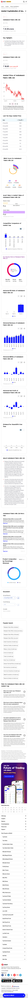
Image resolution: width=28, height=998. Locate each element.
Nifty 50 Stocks (6, 885)
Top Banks (5, 944)
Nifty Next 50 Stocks (7, 851)
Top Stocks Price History (8, 903)
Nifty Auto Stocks (6, 873)
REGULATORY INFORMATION (7, 991)
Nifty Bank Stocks (6, 862)
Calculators (5, 937)
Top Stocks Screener (7, 940)
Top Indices (5, 840)
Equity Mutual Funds (7, 918)
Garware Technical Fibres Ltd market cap (12, 663)
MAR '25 (20, 559)
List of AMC (5, 911)
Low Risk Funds (6, 933)
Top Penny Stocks (6, 907)
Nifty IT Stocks (5, 870)
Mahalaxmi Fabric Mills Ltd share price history (13, 630)
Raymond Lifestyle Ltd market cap (11, 678)
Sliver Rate (5, 959)
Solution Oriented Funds (8, 929)
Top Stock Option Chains (8, 844)
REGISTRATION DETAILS (6, 990)
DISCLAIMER (15, 990)
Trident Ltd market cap (8, 656)
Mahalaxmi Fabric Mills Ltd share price (15, 106)
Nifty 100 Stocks (6, 888)
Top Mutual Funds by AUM (8, 914)
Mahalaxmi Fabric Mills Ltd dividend (11, 627)
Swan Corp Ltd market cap (9, 660)
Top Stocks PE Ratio (7, 896)
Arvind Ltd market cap (8, 652)
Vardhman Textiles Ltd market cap (11, 645)
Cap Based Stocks (6, 951)
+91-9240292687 (4, 970)
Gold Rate (4, 955)
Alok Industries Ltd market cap (10, 667)
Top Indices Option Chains (8, 848)
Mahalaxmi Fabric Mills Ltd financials (11, 634)
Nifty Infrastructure (6, 892)
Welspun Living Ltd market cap (10, 649)
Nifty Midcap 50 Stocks (7, 855)
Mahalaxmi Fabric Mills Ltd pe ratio (11, 638)
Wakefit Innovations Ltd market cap (11, 674)
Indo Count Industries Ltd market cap (11, 670)
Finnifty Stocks (6, 866)
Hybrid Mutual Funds (7, 925)
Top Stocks (5, 836)
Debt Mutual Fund (6, 922)
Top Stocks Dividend (7, 899)
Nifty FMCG (5, 877)
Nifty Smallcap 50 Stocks (8, 859)
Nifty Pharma (5, 881)
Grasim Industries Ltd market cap (11, 641)
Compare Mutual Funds (7, 948)
